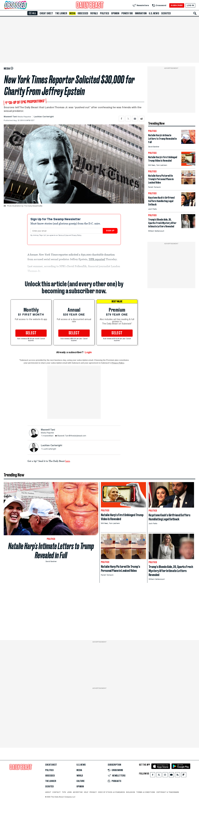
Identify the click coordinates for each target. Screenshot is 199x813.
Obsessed (83, 13)
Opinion (115, 13)
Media (72, 13)
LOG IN (190, 5)
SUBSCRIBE (177, 5)
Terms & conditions (145, 792)
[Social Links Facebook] (152, 775)
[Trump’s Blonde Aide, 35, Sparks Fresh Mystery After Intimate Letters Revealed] (188, 227)
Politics (104, 13)
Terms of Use (63, 235)
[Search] (195, 13)
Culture (80, 781)
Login (88, 352)
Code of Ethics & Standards (111, 792)
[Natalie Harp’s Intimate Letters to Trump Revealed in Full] (188, 143)
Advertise (78, 792)
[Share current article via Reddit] (141, 118)
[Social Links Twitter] (158, 775)
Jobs (69, 792)
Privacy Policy (77, 235)
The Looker (61, 13)
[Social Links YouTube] (171, 775)
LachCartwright (49, 449)
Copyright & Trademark (167, 792)
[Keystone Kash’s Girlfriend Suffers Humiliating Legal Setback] (188, 205)
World (79, 775)
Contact (56, 792)
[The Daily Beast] (90, 5)
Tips (64, 792)
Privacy (93, 792)
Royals (94, 13)
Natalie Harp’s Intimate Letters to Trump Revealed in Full (51, 550)
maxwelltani (48, 436)
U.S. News (154, 13)
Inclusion (130, 792)
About (48, 792)
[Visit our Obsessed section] (25, 5)
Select (31, 333)
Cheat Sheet (46, 13)
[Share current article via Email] (135, 118)
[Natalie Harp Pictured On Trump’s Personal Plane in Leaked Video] (188, 183)
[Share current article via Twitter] (128, 118)
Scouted (166, 13)
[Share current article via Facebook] (121, 118)
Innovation (141, 13)
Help (86, 792)
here (67, 461)
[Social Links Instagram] (165, 775)
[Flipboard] (183, 775)
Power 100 (127, 13)
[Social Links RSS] (177, 775)
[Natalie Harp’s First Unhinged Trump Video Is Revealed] (188, 165)
